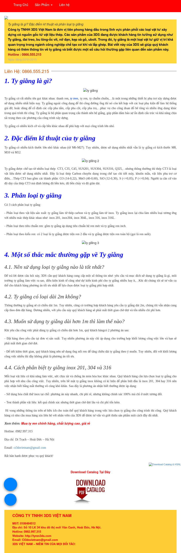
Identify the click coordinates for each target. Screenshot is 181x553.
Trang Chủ (20, 4)
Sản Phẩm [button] (42, 4)
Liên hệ (64, 4)
